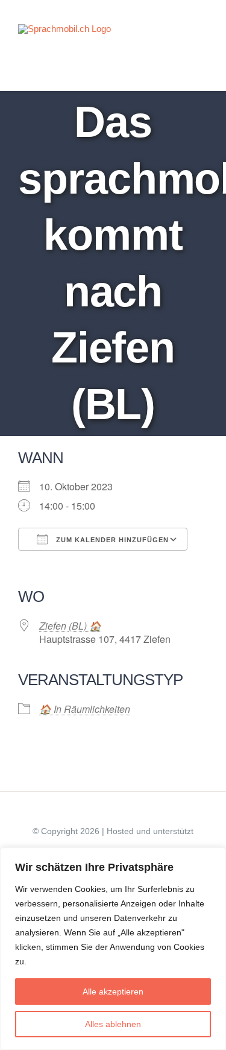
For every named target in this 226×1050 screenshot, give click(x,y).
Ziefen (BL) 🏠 (70, 626)
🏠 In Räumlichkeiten (84, 709)
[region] (113, 948)
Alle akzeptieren (113, 991)
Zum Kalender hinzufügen (111, 539)
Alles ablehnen (113, 1024)
